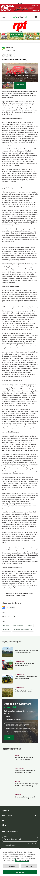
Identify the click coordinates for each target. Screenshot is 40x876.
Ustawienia (29, 866)
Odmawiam (11, 866)
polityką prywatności (22, 860)
